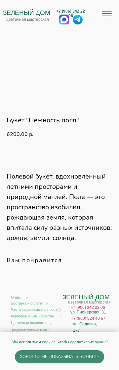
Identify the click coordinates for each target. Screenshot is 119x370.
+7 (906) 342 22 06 (70, 13)
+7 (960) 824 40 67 (88, 318)
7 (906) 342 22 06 (89, 307)
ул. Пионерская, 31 (88, 312)
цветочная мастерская (27, 19)
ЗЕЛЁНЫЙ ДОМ (26, 12)
